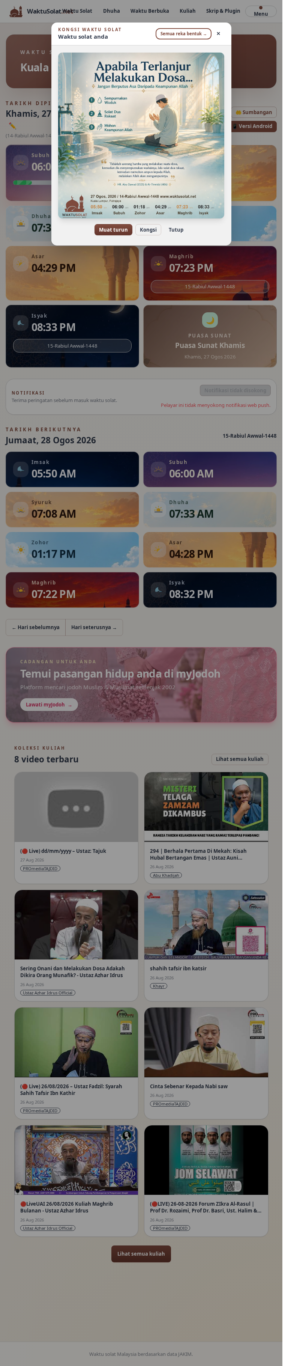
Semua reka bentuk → (183, 33)
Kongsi (148, 229)
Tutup (176, 229)
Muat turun (113, 229)
